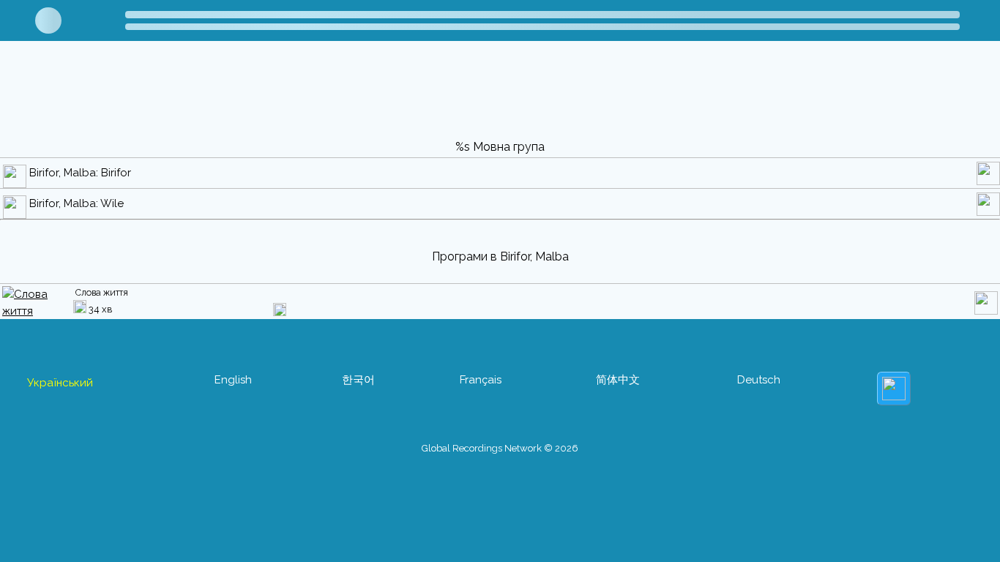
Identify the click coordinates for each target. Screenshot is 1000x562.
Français (480, 379)
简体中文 (618, 379)
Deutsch (758, 379)
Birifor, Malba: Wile (76, 203)
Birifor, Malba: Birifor (80, 172)
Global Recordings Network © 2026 (500, 448)
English (233, 379)
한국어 (358, 379)
